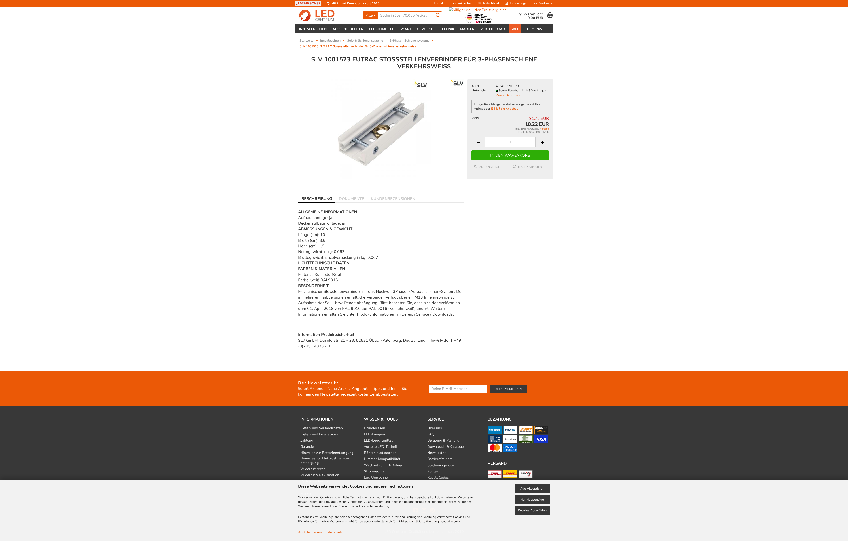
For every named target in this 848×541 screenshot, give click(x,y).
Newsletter (436, 453)
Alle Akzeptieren (532, 488)
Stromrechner (375, 471)
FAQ (430, 434)
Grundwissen (374, 428)
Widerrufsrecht (312, 469)
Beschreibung (316, 198)
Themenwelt (536, 29)
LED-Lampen (374, 434)
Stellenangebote (440, 465)
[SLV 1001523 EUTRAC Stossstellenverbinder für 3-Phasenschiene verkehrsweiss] (381, 128)
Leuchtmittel (381, 29)
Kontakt (439, 3)
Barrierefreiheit (439, 459)
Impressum (315, 532)
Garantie (307, 447)
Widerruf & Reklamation (319, 475)
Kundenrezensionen (393, 198)
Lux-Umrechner (376, 478)
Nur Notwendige (532, 499)
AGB (301, 532)
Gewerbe (425, 29)
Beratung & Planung (443, 440)
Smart (405, 29)
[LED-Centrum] (327, 15)
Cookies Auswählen (532, 510)
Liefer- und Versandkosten (321, 428)
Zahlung (306, 440)
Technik (447, 29)
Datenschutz (333, 532)
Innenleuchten (313, 29)
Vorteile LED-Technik (381, 447)
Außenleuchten (348, 29)
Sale (515, 29)
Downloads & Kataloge (445, 447)
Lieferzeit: (478, 90)
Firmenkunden (461, 3)
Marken (467, 29)
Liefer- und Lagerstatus (319, 434)
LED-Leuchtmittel (378, 440)
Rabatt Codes (438, 478)
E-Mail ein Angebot (504, 109)
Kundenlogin (517, 3)
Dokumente (351, 198)
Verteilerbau (492, 29)
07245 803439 (309, 3)
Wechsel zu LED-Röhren (383, 465)
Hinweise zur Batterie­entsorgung (326, 453)
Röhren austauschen (380, 453)
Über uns (434, 428)
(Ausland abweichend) (508, 95)
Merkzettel (545, 3)
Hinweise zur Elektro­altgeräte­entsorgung (325, 460)
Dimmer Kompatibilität (382, 459)
